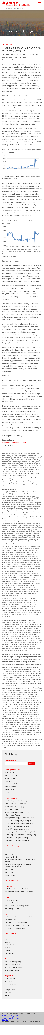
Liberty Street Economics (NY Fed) (17, 906)
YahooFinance (10, 953)
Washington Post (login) (13, 970)
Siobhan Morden (11, 787)
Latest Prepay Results (12, 815)
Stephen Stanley (8, 51)
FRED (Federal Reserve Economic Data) (19, 917)
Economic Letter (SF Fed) (14, 903)
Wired (7, 995)
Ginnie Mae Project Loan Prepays (17, 812)
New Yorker (9, 992)
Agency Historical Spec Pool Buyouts (18, 837)
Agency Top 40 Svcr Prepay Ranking (18, 832)
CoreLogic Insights (11, 900)
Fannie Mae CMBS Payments (15, 804)
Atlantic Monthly (10, 978)
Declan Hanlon (10, 778)
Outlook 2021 (9, 872)
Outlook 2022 (9, 869)
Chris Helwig (9, 781)
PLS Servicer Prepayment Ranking (17, 823)
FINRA (9, 1023)
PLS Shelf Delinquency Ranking (16, 826)
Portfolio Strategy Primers (15, 846)
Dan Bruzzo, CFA (11, 775)
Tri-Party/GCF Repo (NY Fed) (15, 928)
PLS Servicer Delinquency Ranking (17, 820)
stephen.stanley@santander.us (14, 442)
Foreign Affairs (10, 990)
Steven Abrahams (11, 772)
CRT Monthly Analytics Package (16, 801)
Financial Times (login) (13, 962)
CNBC (7, 939)
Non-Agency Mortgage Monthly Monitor (19, 818)
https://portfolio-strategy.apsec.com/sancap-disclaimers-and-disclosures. (20, 485)
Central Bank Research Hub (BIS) (16, 889)
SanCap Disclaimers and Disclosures (11, 1018)
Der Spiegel (9, 981)
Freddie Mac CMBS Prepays (15, 806)
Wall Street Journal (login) (14, 967)
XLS (31, 820)
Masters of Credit (11, 857)
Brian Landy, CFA (11, 784)
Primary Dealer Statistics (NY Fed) (17, 925)
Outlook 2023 (9, 854)
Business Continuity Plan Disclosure (11, 1017)
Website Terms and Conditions (10, 1015)
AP (6, 936)
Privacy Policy (5, 1020)
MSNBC (7, 948)
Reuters (7, 950)
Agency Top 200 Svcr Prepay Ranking (18, 835)
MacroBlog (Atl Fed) (12, 908)
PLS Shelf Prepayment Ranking (16, 829)
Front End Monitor (11, 809)
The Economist (10, 984)
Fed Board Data (10, 920)
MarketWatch (9, 945)
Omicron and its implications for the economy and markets (18, 865)
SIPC (3, 1023)
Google (7, 942)
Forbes (7, 987)
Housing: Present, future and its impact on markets (20, 861)
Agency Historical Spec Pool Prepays (18, 840)
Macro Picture (10, 875)
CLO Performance (11, 880)
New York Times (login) (13, 964)
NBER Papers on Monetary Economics (19, 892)
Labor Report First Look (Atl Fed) (17, 922)
